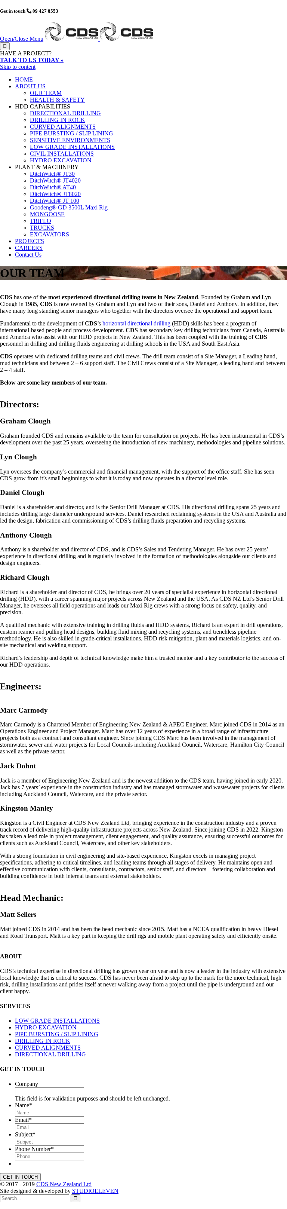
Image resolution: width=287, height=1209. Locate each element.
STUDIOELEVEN (95, 1191)
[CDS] (99, 39)
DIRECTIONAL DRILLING (50, 1054)
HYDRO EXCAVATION (46, 1027)
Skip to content (18, 67)
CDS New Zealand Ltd (64, 1184)
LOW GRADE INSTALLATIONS (57, 1020)
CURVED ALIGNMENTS (48, 1047)
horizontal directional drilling (136, 323)
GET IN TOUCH (20, 1177)
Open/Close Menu (21, 39)
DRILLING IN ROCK (42, 1041)
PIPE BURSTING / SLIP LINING (56, 1034)
